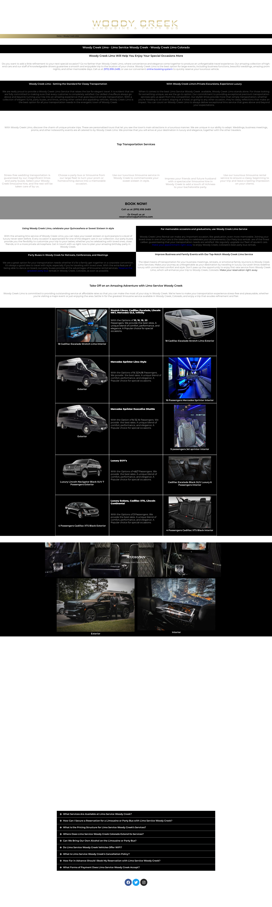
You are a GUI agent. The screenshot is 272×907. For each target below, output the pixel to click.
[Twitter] (136, 882)
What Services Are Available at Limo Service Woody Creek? (97, 814)
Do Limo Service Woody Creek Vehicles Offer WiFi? (92, 847)
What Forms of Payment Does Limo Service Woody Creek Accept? (101, 867)
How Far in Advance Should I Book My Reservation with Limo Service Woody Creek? (111, 860)
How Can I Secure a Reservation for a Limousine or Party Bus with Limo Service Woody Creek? (117, 820)
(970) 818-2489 (112, 69)
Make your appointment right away (172, 244)
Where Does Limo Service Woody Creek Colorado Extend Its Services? (103, 834)
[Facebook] (128, 882)
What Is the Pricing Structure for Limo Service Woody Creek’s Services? (104, 827)
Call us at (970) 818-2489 (136, 209)
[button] (136, 814)
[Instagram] (143, 882)
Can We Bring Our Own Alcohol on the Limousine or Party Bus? (99, 840)
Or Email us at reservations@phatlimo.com (136, 215)
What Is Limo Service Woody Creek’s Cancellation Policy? (96, 854)
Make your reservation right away (238, 270)
